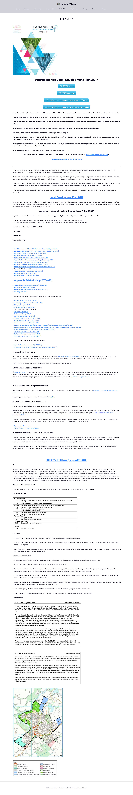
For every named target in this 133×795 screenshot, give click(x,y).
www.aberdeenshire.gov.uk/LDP (97, 154)
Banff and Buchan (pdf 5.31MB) (28, 271)
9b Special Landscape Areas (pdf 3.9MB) (27, 334)
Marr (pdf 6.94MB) (24, 287)
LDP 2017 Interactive (66, 93)
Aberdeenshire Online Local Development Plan (66, 159)
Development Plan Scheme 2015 (68, 356)
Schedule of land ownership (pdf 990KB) (31, 289)
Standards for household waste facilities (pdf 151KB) (34, 266)
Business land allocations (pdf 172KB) (30, 253)
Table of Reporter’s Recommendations (26, 428)
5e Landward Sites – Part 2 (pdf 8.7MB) (26, 320)
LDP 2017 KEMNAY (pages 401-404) (66, 460)
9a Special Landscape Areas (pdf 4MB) (26, 332)
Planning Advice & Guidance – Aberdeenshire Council (66, 107)
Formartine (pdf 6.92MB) (26, 275)
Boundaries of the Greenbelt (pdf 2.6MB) (31, 258)
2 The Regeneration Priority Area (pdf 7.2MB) (28, 303)
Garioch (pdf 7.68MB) (33, 280)
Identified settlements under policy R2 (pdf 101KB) (34, 260)
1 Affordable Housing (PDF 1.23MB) (25, 300)
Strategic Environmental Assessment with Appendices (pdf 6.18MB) (35, 347)
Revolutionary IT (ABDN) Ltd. (80, 787)
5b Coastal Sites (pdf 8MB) (22, 314)
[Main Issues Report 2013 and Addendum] (19, 372)
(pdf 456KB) (21, 292)
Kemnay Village (68, 4)
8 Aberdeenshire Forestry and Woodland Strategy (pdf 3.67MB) (34, 329)
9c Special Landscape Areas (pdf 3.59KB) (27, 336)
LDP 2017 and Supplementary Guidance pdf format (66, 100)
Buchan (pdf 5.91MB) (25, 273)
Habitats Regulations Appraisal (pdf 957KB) (28, 345)
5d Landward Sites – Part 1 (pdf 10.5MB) (27, 318)
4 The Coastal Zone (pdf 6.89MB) (25, 307)
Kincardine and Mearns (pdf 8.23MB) (30, 285)
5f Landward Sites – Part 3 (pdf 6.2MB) (26, 323)
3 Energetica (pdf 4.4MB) (22, 305)
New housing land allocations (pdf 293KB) (31, 262)
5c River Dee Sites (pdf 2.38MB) (24, 316)
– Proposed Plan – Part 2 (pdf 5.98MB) (36, 251)
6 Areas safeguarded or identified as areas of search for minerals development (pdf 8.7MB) (43, 325)
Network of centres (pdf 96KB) (28, 255)
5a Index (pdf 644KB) (21, 311)
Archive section (49, 397)
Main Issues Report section (80, 377)
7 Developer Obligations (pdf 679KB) (47, 327)
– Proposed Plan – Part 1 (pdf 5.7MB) (36, 249)
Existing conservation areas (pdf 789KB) (31, 264)
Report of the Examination (22, 426)
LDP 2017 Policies (66, 86)
